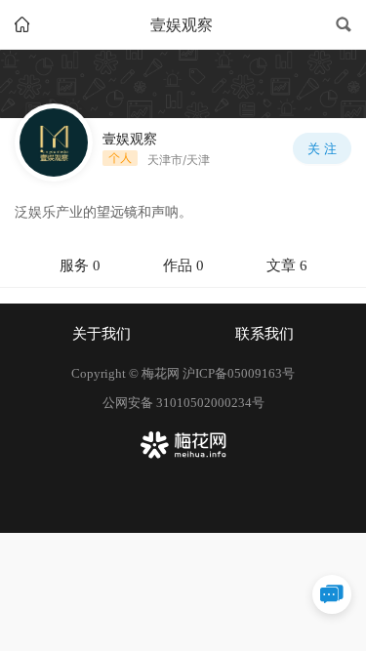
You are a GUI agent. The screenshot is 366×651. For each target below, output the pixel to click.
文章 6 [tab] (286, 265)
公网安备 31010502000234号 (183, 402)
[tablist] (183, 266)
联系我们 (264, 334)
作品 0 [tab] (183, 265)
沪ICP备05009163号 (239, 373)
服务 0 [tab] (80, 265)
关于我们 (101, 334)
